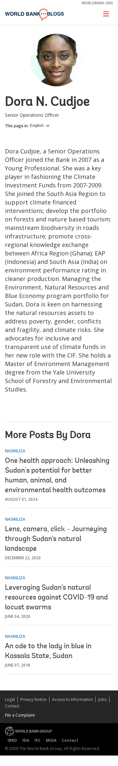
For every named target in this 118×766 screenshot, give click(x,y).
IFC (37, 740)
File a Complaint (20, 715)
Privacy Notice (33, 699)
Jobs (102, 699)
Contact (12, 706)
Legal (10, 699)
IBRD (12, 740)
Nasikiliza (15, 451)
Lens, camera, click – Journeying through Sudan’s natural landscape (56, 539)
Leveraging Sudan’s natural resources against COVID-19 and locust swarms (56, 597)
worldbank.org (97, 3)
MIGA (51, 740)
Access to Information (72, 699)
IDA (25, 740)
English (37, 125)
